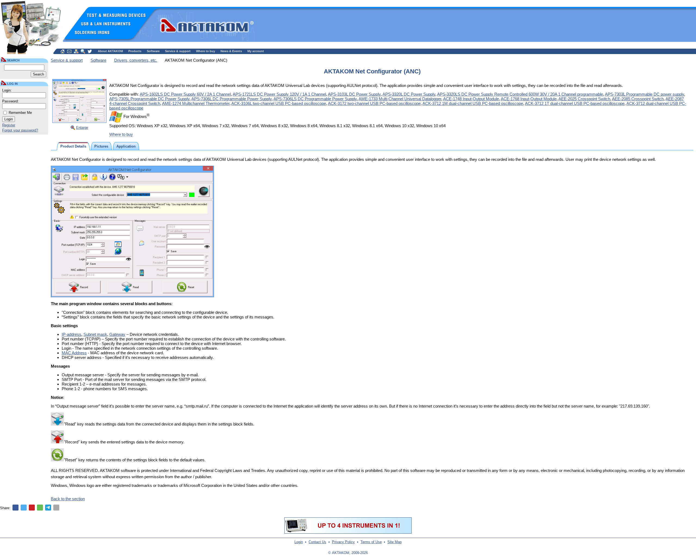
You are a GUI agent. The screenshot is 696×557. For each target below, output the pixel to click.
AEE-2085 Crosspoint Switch (638, 98)
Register (8, 125)
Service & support (178, 51)
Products (134, 51)
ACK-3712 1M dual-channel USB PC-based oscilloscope (472, 103)
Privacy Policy (343, 542)
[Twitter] (24, 508)
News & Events (231, 51)
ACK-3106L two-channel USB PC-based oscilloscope (278, 103)
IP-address (71, 334)
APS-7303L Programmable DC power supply (644, 94)
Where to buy (205, 51)
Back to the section (68, 498)
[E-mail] (56, 508)
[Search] (83, 51)
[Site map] (76, 51)
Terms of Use (371, 542)
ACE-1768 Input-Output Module (529, 98)
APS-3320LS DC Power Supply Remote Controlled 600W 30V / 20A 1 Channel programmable (520, 94)
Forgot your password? (20, 130)
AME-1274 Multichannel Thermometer (195, 103)
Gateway (117, 334)
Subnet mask (95, 334)
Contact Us (317, 542)
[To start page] (62, 51)
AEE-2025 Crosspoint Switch (584, 98)
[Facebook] (15, 508)
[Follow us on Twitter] (89, 51)
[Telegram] (48, 508)
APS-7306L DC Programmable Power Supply (231, 98)
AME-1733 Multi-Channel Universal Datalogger (400, 98)
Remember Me (20, 113)
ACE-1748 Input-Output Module (471, 98)
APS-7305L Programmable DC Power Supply (149, 98)
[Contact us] (69, 51)
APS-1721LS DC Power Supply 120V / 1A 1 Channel (279, 94)
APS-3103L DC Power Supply (354, 94)
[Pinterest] (32, 508)
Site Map (394, 542)
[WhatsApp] (40, 508)
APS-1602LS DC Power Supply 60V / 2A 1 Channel (185, 94)
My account (255, 51)
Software (153, 51)
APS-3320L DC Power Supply (409, 94)
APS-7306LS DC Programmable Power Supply (315, 98)
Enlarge (82, 128)
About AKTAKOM (110, 51)
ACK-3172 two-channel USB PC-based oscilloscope (374, 103)
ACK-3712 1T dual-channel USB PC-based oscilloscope (574, 103)
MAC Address (74, 353)
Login (298, 542)
